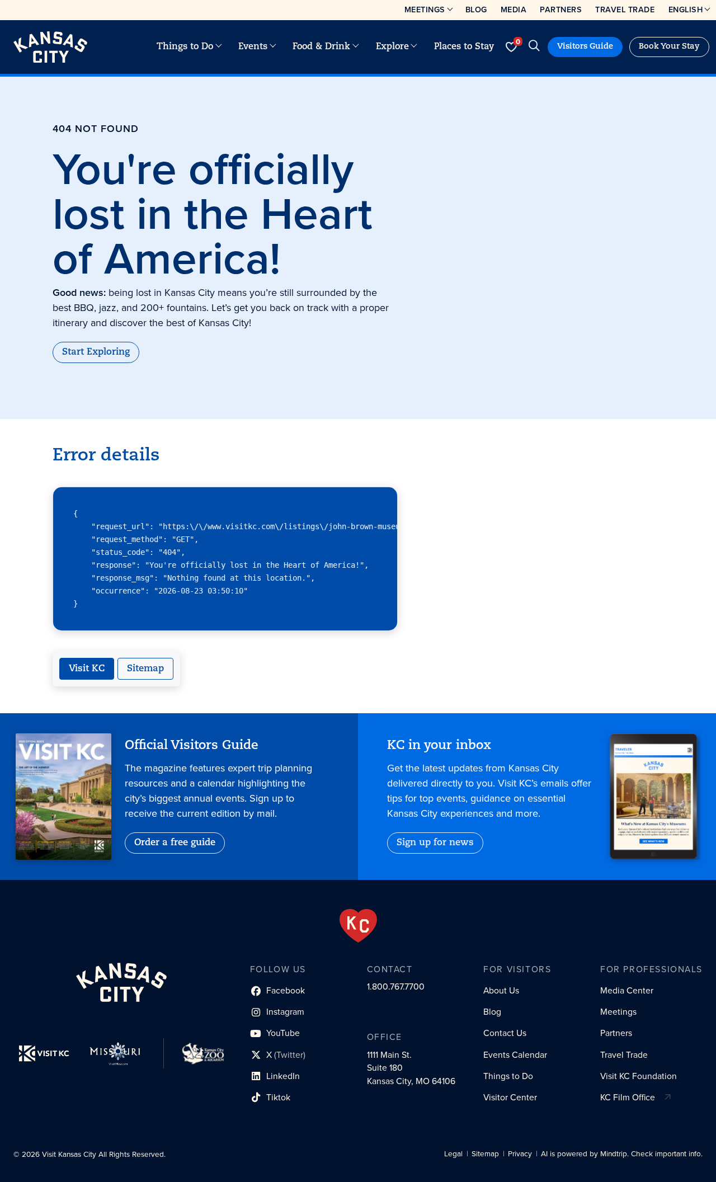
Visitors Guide (585, 47)
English (685, 9)
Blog (476, 9)
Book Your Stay (669, 47)
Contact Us (504, 1032)
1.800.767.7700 (396, 986)
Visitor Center (510, 1097)
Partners (561, 9)
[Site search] (533, 47)
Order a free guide (174, 843)
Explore (392, 47)
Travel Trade (624, 9)
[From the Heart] (358, 926)
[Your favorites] (511, 47)
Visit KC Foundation (638, 1076)
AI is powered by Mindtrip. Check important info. (622, 1153)
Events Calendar (515, 1054)
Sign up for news (435, 843)
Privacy (520, 1153)
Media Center (626, 990)
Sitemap (145, 669)
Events (252, 47)
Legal (453, 1153)
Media (514, 9)
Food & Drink (321, 47)
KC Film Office (627, 1097)
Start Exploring (96, 352)
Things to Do (185, 47)
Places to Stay (464, 47)
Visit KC (87, 669)
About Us (501, 990)
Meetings (424, 9)
